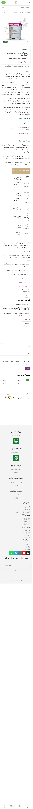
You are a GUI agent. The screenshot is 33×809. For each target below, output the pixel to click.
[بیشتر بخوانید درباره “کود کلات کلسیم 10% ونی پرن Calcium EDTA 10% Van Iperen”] (4, 383)
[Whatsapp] (11, 771)
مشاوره (3, 2)
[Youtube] (24, 771)
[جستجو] (3, 7)
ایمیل (28, 353)
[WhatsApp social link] (19, 62)
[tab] (27, 66)
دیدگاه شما (27, 326)
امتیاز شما (28, 319)
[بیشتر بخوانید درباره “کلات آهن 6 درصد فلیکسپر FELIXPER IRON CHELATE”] (19, 383)
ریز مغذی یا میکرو (18, 12)
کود (26, 12)
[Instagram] (28, 771)
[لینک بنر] (16, 577)
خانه (29, 12)
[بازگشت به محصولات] (4, 12)
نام (29, 346)
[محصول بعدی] (2, 12)
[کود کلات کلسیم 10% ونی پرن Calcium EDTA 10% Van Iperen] (8, 441)
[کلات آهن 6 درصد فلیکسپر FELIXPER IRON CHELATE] (23, 441)
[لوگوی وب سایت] (16, 2)
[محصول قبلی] (6, 12)
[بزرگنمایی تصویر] (27, 41)
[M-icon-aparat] (20, 771)
